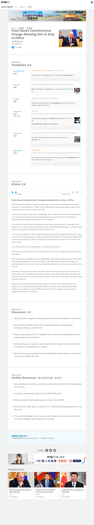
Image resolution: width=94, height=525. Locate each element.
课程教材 (29, 7)
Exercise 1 (16, 62)
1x (77, 192)
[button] (55, 79)
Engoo (14, 28)
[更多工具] (81, 192)
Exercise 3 (16, 309)
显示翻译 (19, 47)
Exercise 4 (16, 375)
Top (16, 7)
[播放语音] (23, 71)
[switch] (13, 47)
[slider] (16, 192)
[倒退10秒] (72, 192)
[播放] (12, 192)
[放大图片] (70, 38)
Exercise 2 (16, 181)
